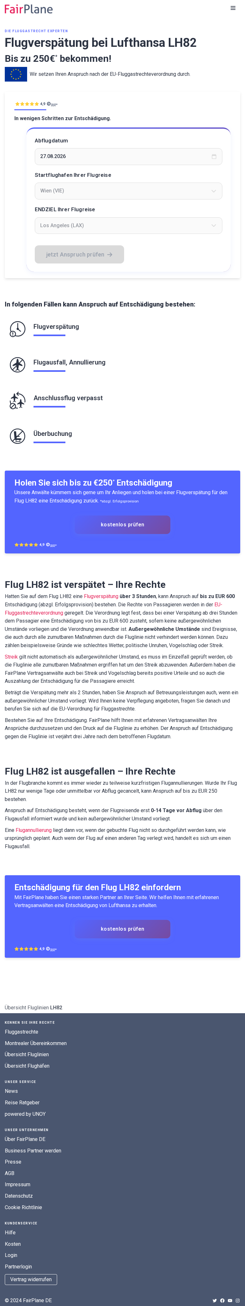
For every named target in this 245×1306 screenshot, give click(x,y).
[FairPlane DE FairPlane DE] (29, 8)
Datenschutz (19, 1196)
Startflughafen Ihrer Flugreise (73, 175)
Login (11, 1255)
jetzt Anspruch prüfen (75, 254)
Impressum (17, 1184)
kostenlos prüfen (123, 525)
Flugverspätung (101, 596)
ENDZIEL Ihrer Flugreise (65, 209)
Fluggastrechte (21, 1032)
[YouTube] (230, 1300)
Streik (11, 657)
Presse (13, 1162)
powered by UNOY (25, 1114)
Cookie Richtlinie (23, 1207)
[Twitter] (214, 1300)
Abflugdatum (51, 140)
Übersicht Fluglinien (27, 1008)
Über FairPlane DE (25, 1139)
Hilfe (10, 1233)
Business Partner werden (33, 1151)
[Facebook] (222, 1300)
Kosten (13, 1244)
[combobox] (129, 191)
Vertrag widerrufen (31, 1279)
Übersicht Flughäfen (27, 1066)
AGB (9, 1173)
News (11, 1091)
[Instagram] (237, 1300)
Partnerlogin (18, 1267)
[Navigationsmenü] (233, 8)
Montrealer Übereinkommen (36, 1043)
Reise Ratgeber (22, 1103)
